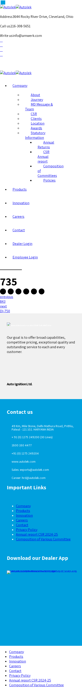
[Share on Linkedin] (26, 291)
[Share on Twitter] (11, 291)
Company (20, 85)
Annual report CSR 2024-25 (37, 534)
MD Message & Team (39, 106)
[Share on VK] (34, 291)
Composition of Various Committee (43, 539)
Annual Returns (46, 144)
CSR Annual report (43, 156)
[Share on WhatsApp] (42, 291)
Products (20, 189)
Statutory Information (35, 135)
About (35, 94)
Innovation (21, 203)
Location (37, 123)
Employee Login (25, 257)
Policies (49, 180)
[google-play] (43, 572)
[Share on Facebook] (3, 291)
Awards (36, 128)
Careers (18, 216)
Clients (36, 118)
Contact (19, 230)
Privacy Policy (26, 529)
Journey (37, 99)
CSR (34, 113)
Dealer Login (22, 243)
